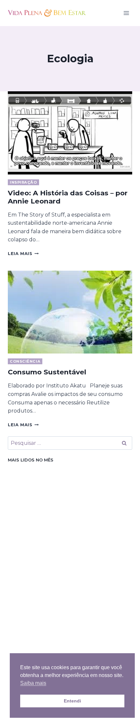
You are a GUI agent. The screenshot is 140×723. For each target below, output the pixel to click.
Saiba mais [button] (33, 683)
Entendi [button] (72, 700)
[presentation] (70, 132)
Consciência (25, 361)
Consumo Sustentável (47, 372)
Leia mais (23, 253)
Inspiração (23, 182)
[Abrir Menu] (126, 13)
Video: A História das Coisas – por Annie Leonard (68, 197)
